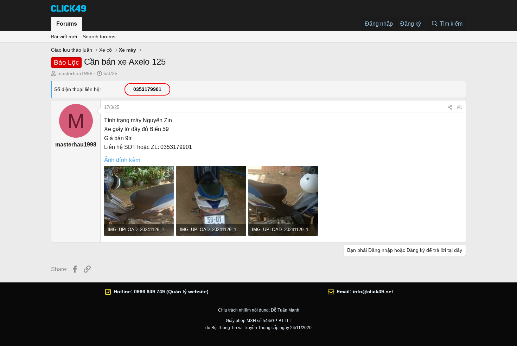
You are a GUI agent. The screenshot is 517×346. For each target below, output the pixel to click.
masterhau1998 (74, 73)
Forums (66, 24)
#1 (459, 107)
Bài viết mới (64, 36)
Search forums (99, 36)
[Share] (450, 107)
